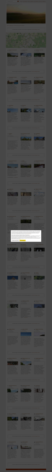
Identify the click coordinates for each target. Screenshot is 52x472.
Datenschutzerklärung (28, 233)
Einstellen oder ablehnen (15, 240)
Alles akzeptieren (22, 240)
